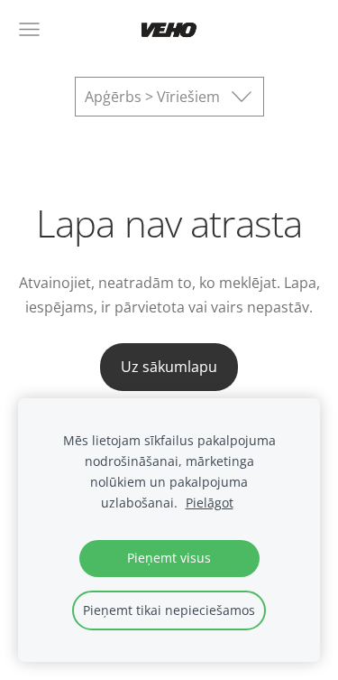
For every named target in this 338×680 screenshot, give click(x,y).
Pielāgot (209, 502)
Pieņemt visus (169, 557)
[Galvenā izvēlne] (29, 29)
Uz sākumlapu (169, 367)
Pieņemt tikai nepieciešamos (169, 610)
